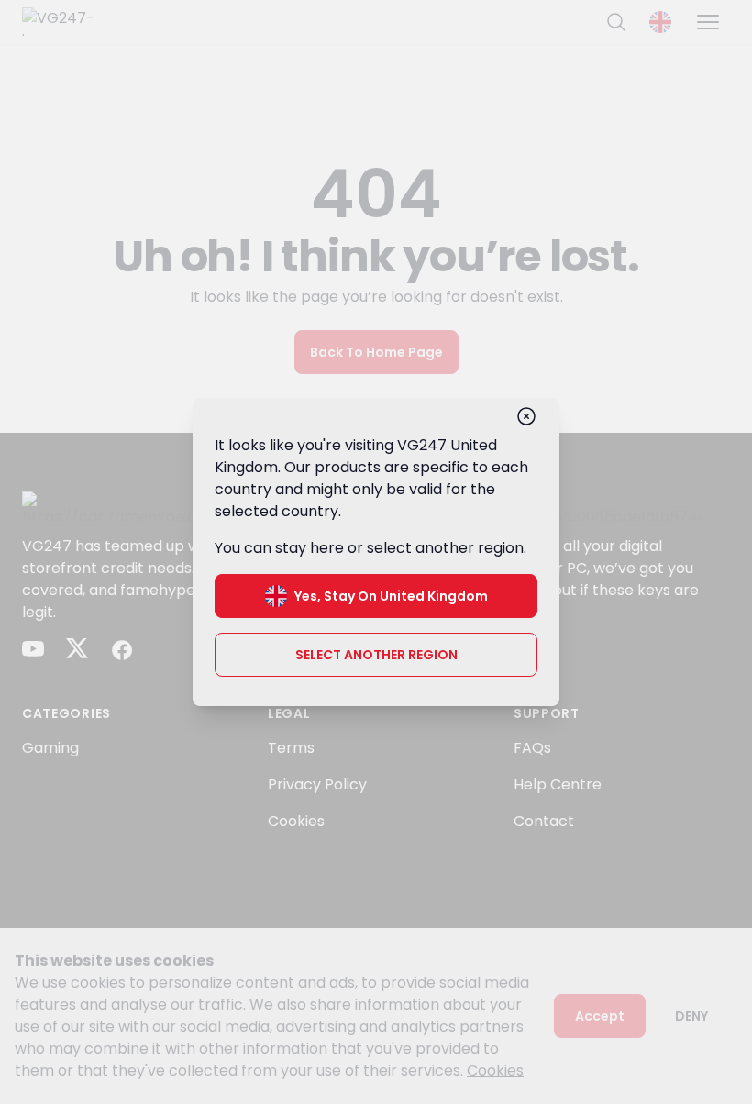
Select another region (376, 655)
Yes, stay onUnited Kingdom (391, 596)
